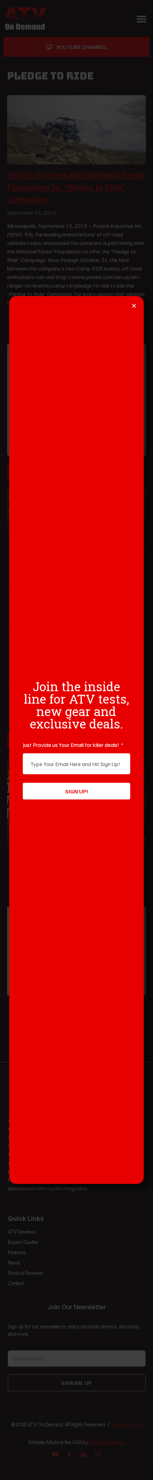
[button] (134, 305)
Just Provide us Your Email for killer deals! (71, 744)
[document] (76, 740)
